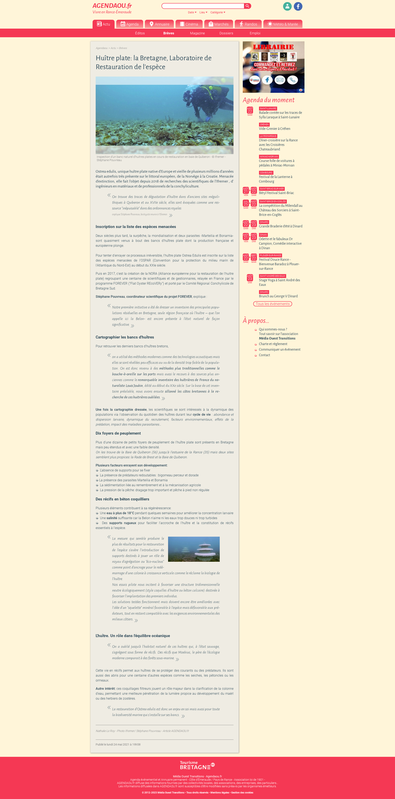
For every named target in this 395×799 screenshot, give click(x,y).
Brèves (123, 48)
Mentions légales (219, 792)
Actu (113, 48)
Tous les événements (273, 304)
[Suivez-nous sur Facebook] (298, 6)
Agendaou (101, 48)
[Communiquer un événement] (287, 6)
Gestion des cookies (242, 792)
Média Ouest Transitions (171, 792)
